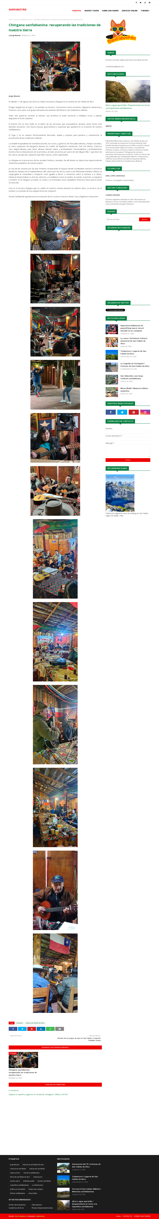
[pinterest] (149, 2)
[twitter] (140, 2)
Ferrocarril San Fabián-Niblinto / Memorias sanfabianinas (86, 1190)
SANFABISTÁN (17, 9)
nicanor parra (15, 1181)
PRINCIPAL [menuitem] (76, 10)
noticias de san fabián (37, 1169)
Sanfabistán (40, 1216)
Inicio (10, 19)
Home (118, 1216)
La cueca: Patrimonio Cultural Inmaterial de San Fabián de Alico (133, 341)
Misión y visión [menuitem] (92, 10)
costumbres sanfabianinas (19, 1185)
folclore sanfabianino (17, 1193)
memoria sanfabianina (31, 1173)
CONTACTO (127, 1216)
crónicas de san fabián (18, 1169)
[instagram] (145, 2)
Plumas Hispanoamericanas (42, 1208)
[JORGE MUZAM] (128, 91)
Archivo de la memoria (17, 1205)
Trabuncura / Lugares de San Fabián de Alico (133, 352)
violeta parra (37, 1177)
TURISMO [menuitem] (145, 10)
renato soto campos (35, 1189)
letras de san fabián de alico (20, 1177)
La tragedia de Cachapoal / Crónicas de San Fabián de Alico (134, 365)
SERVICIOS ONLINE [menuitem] (130, 10)
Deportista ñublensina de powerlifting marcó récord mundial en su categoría (132, 328)
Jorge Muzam (15, 35)
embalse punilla (28, 1181)
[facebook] (136, 2)
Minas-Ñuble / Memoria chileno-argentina (134, 389)
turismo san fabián (44, 1181)
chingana (19, 1023)
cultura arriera (15, 1173)
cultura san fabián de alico (23, 19)
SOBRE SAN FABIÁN (142, 1216)
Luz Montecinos (37, 1185)
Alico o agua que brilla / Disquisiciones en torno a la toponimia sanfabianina (128, 107)
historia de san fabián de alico (33, 1165)
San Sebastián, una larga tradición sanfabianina (131, 377)
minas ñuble (32, 1193)
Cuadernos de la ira (16, 1208)
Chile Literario (37, 1205)
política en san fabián (17, 1189)
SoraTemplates (20, 1216)
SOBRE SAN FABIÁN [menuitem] (110, 10)
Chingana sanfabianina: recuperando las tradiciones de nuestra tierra (23, 1072)
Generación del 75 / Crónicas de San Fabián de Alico (86, 1165)
